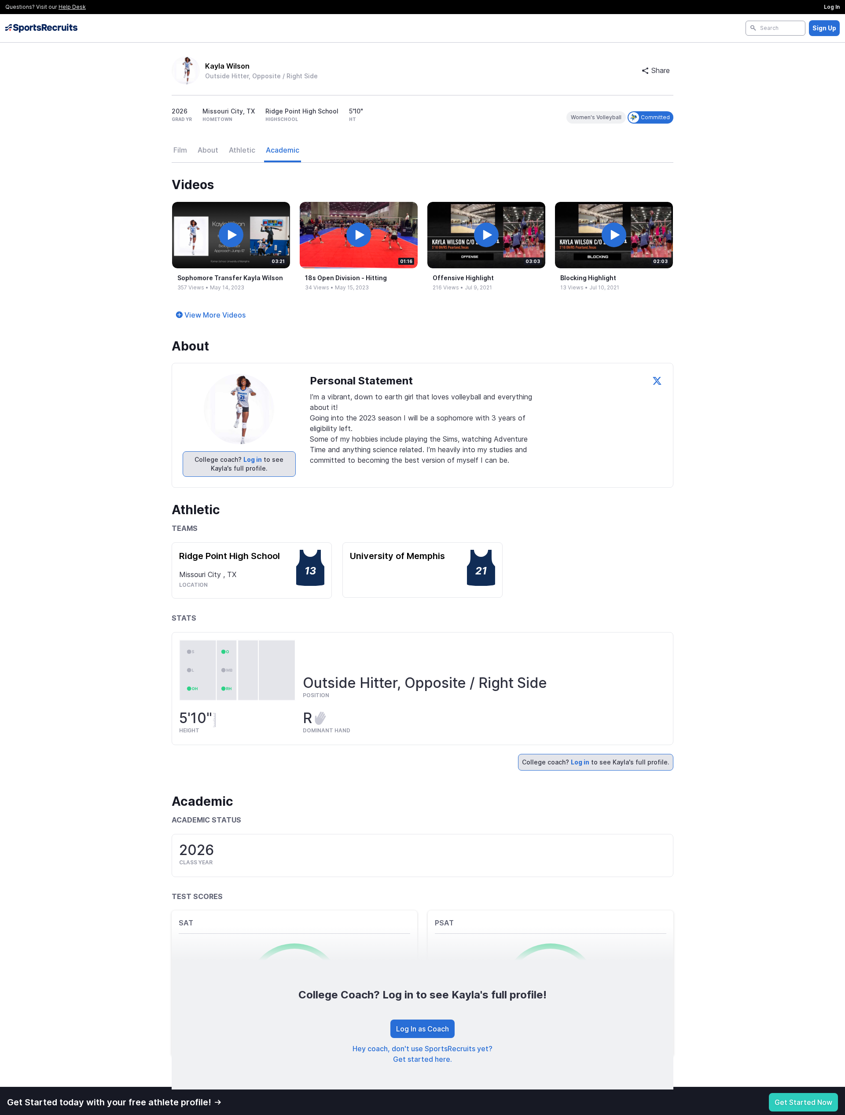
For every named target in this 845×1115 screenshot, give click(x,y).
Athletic (242, 150)
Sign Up (824, 28)
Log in (252, 459)
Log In (832, 7)
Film (180, 150)
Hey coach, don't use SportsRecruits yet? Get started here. (422, 1054)
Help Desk (72, 7)
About (208, 150)
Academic (282, 150)
